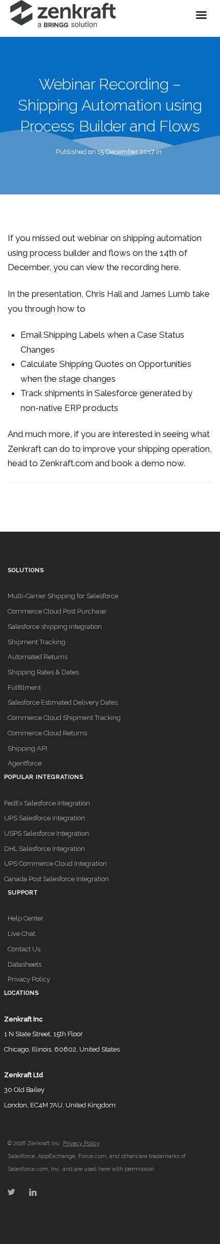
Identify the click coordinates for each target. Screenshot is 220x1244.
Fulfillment (24, 687)
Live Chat (21, 933)
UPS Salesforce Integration (44, 818)
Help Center (25, 918)
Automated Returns (38, 657)
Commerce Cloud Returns (47, 733)
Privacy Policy (29, 979)
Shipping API (27, 748)
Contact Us (24, 949)
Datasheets (24, 964)
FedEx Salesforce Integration (47, 803)
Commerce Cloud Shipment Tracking (64, 718)
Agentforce (24, 763)
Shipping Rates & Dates (43, 672)
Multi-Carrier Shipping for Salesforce (63, 596)
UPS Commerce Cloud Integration (55, 863)
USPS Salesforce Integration (46, 833)
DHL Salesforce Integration (44, 849)
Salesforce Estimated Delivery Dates (63, 702)
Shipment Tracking (36, 642)
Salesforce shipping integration (55, 626)
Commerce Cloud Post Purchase (57, 611)
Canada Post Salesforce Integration (56, 879)
